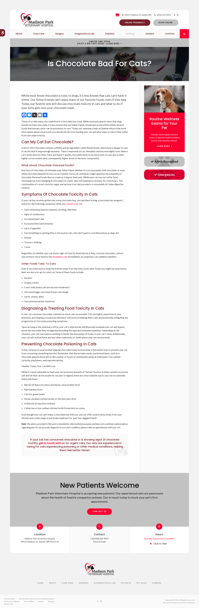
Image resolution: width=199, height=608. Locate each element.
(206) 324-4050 (164, 15)
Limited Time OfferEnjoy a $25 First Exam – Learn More (98, 42)
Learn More (163, 146)
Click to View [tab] (160, 543)
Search (41, 601)
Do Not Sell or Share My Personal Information (36, 599)
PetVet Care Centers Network (182, 603)
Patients (110, 33)
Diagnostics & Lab (84, 33)
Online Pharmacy (135, 22)
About (19, 33)
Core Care (38, 33)
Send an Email (99, 541)
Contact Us (99, 511)
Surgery (59, 33)
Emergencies (166, 174)
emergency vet (59, 256)
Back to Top (8, 604)
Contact (169, 33)
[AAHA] (119, 15)
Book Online (166, 22)
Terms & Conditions (12, 601)
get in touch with (50, 443)
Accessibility (29, 601)
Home (41, 583)
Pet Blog (130, 33)
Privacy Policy (9, 599)
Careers (150, 33)
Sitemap (51, 601)
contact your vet (74, 203)
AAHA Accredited (166, 161)
